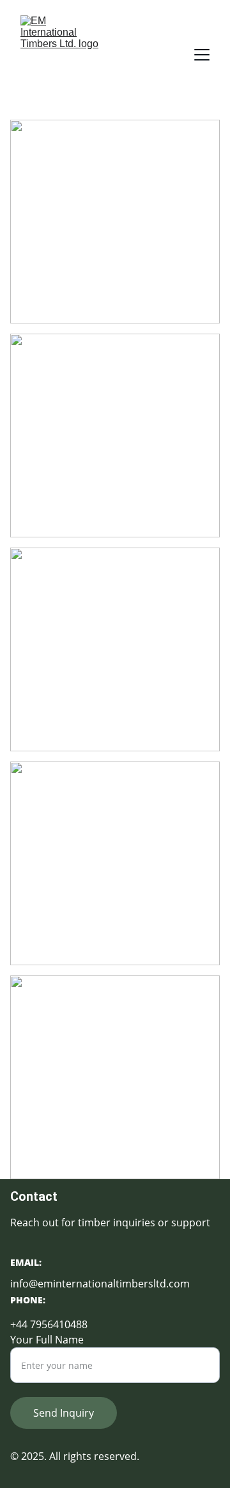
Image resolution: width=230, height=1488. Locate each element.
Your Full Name (47, 1340)
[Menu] (202, 54)
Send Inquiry (63, 1413)
